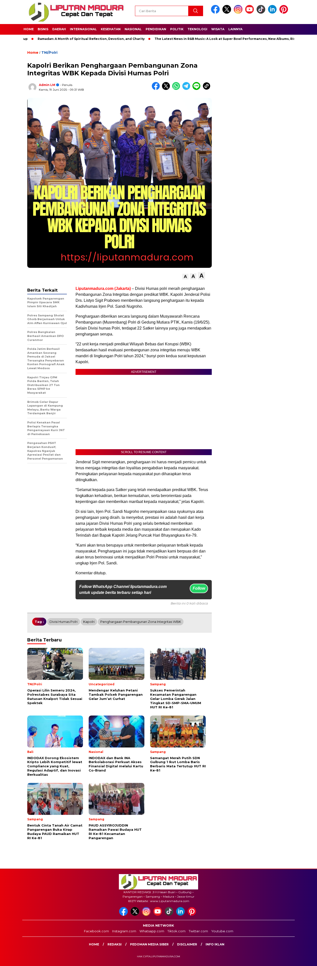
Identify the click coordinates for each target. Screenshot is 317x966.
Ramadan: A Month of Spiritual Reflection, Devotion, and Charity (72, 39)
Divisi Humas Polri (64, 622)
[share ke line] (197, 89)
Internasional (83, 29)
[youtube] (250, 12)
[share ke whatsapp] (177, 89)
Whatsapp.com (151, 931)
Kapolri (89, 622)
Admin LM (47, 85)
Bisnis (43, 29)
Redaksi (114, 944)
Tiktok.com (176, 931)
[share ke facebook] (157, 89)
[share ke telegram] (187, 89)
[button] (185, 276)
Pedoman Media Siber (149, 944)
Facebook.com (96, 931)
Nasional (133, 29)
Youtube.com (222, 931)
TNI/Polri (49, 52)
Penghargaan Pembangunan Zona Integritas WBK (140, 622)
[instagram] (239, 12)
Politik (177, 29)
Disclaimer (187, 944)
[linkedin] (273, 12)
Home (29, 29)
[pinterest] (284, 12)
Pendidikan (156, 29)
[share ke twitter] (167, 89)
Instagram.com (124, 931)
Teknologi (197, 29)
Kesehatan (111, 29)
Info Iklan (215, 944)
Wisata (217, 29)
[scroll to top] (303, 958)
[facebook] (216, 12)
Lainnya (235, 29)
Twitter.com (198, 931)
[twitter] (227, 12)
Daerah (59, 29)
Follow (199, 588)
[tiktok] (262, 12)
